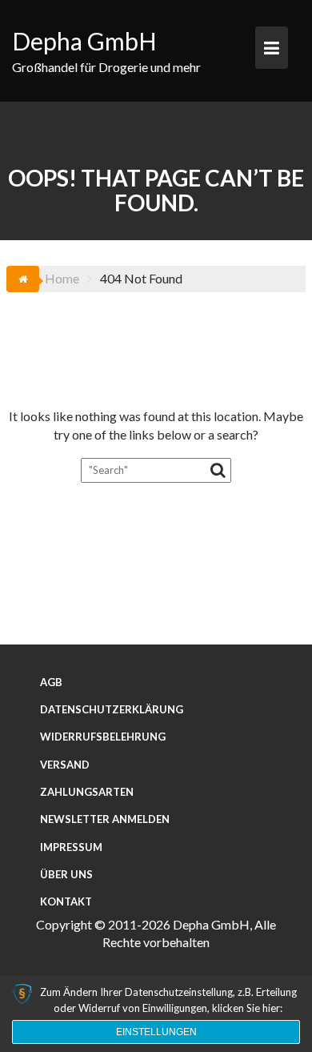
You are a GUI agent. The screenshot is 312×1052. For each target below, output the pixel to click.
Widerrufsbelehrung (103, 736)
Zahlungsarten (87, 791)
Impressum (71, 847)
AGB (51, 682)
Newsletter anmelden (105, 819)
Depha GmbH (84, 40)
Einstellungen (156, 1032)
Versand (65, 764)
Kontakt (66, 901)
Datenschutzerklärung (111, 709)
